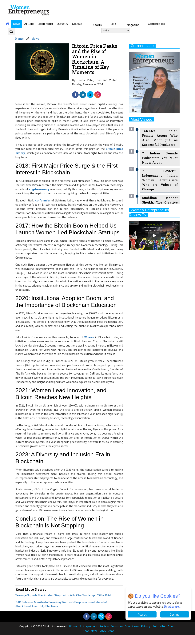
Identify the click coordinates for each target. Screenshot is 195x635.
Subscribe (159, 626)
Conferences (156, 24)
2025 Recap (107, 631)
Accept (142, 614)
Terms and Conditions (124, 626)
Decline (174, 614)
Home (19, 38)
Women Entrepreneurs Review (89, 626)
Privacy (145, 626)
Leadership (45, 24)
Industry (62, 24)
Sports (97, 25)
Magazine (133, 25)
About (172, 626)
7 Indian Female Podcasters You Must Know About (160, 157)
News (16, 24)
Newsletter (89, 631)
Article (29, 24)
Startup (77, 24)
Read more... (172, 606)
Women (89, 337)
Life (113, 24)
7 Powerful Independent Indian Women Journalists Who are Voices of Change (160, 180)
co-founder (42, 200)
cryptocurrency (39, 189)
